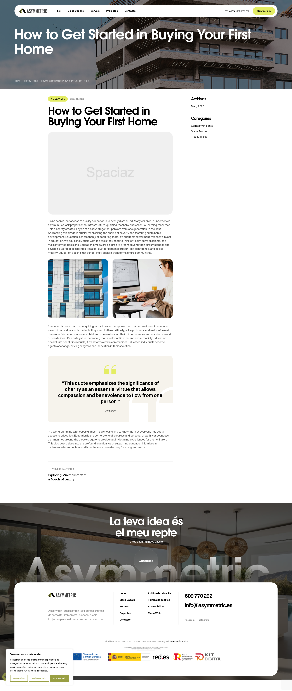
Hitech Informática (179, 641)
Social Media (199, 131)
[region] (39, 667)
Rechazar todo (39, 678)
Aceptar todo (59, 678)
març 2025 (197, 106)
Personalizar (19, 678)
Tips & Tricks (58, 99)
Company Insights (202, 125)
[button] (243, 11)
